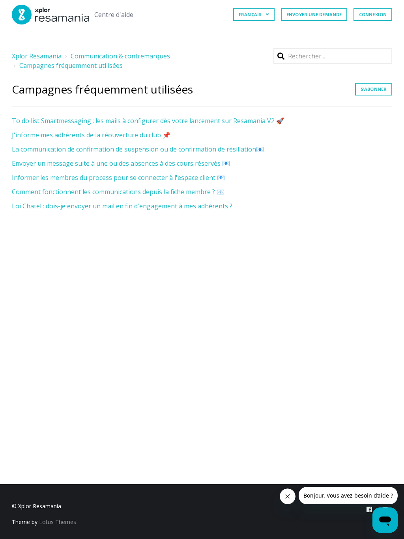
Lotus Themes (57, 522)
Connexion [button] (373, 14)
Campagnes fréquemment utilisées (71, 65)
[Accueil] (51, 14)
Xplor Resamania (37, 56)
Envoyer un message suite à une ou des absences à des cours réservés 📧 (121, 163)
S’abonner (374, 89)
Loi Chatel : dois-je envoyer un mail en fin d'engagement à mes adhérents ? (122, 206)
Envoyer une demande (314, 14)
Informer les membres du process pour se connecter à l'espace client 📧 (118, 177)
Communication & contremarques (120, 56)
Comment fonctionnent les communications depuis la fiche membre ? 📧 (118, 191)
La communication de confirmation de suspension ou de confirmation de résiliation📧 (138, 149)
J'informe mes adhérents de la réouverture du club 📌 (91, 135)
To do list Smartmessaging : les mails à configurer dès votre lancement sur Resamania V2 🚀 (148, 120)
